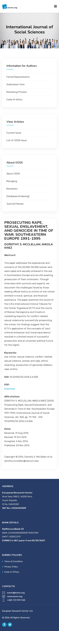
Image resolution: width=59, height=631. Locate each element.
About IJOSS (13, 173)
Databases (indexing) (17, 196)
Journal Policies (14, 203)
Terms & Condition (13, 561)
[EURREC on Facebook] (4, 624)
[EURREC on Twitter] (10, 624)
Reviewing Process (16, 92)
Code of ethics (14, 99)
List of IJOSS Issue (16, 140)
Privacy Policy (11, 566)
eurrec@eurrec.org (16, 592)
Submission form (15, 84)
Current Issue (13, 132)
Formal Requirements (18, 77)
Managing (11, 181)
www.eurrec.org (14, 596)
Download (9, 388)
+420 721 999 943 (16, 600)
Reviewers (11, 188)
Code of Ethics (11, 572)
